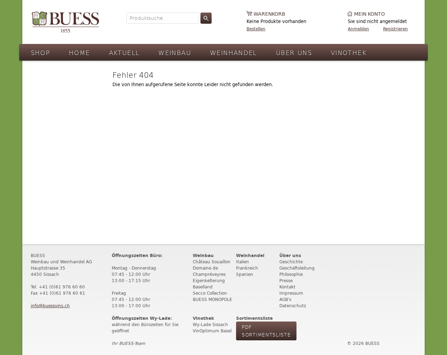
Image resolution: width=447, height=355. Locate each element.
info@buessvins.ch (50, 305)
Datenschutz (292, 305)
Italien (242, 261)
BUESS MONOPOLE (212, 299)
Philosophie (291, 274)
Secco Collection (210, 293)
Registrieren (395, 28)
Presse (286, 280)
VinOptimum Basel (212, 330)
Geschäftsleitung (297, 268)
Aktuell (124, 52)
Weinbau (174, 52)
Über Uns (294, 52)
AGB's (285, 299)
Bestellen (256, 28)
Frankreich (247, 268)
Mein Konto (369, 14)
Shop (40, 52)
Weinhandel (233, 52)
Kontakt (287, 287)
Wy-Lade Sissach (210, 324)
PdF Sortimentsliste (266, 331)
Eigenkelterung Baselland (209, 283)
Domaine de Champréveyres (209, 271)
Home (79, 52)
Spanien (244, 274)
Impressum (291, 293)
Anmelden (358, 28)
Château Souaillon (211, 261)
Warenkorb (269, 14)
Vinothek (349, 52)
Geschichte (291, 261)
